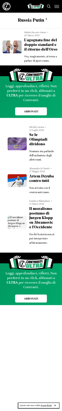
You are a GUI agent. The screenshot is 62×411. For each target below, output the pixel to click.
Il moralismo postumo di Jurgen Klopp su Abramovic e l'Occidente (41, 218)
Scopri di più (46, 405)
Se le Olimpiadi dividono (38, 139)
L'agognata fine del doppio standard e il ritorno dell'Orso (40, 45)
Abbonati (31, 111)
